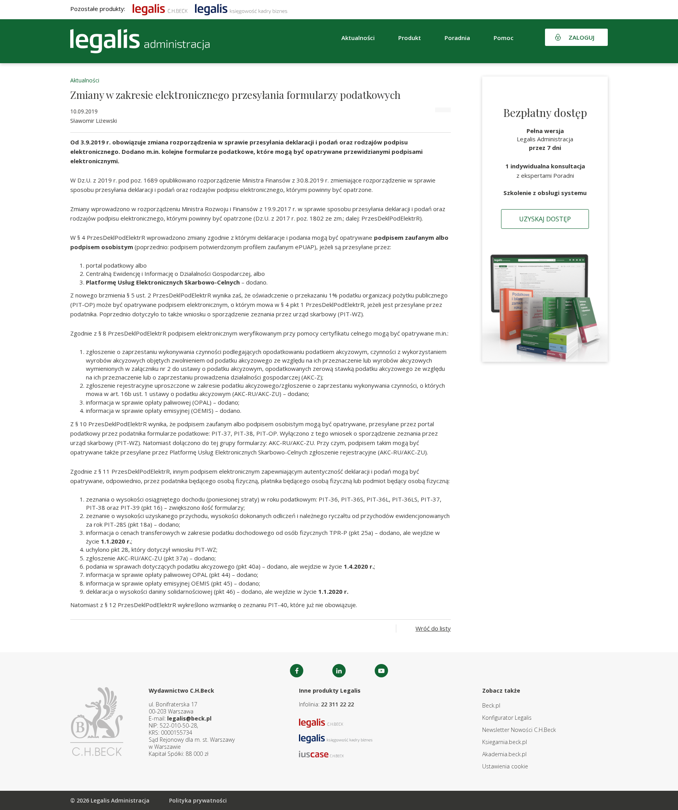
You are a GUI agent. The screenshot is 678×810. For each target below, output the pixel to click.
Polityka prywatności (198, 800)
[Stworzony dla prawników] (160, 9)
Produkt (409, 38)
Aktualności (84, 80)
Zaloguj (581, 37)
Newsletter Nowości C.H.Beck (519, 729)
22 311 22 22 (337, 704)
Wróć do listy (433, 628)
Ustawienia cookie (505, 766)
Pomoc (504, 38)
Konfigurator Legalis (507, 717)
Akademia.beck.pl (504, 754)
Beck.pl (491, 705)
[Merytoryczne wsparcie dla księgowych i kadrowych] (241, 9)
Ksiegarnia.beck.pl (504, 742)
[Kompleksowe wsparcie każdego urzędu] (140, 41)
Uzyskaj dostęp (545, 219)
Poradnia (457, 38)
